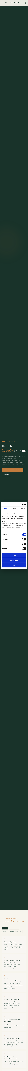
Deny (14, 565)
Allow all (14, 555)
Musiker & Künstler (15, 931)
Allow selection (14, 560)
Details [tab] (14, 508)
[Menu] (25, 3)
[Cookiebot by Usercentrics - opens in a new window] (20, 504)
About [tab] (23, 508)
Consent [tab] (5, 508)
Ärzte (4, 931)
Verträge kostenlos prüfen (11, 469)
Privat (5, 928)
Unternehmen (14, 928)
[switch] (24, 539)
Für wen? (6, 474)
